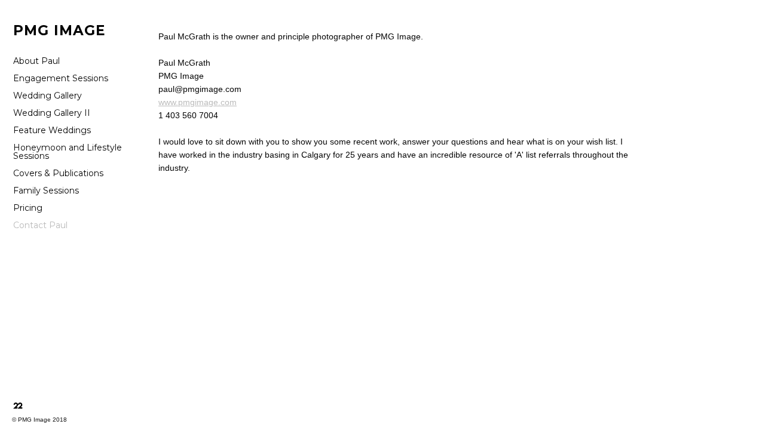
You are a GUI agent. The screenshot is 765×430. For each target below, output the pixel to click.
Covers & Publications (58, 173)
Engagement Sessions (60, 78)
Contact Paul (40, 225)
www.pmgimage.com (197, 102)
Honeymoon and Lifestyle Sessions (67, 151)
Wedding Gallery (47, 95)
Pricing (27, 207)
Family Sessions (46, 190)
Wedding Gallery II (51, 113)
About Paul (36, 61)
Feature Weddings (52, 130)
